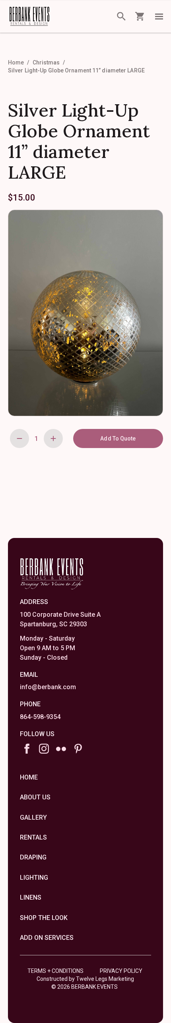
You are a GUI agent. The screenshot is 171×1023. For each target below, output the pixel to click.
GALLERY (33, 817)
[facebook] (27, 749)
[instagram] (44, 749)
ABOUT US (35, 797)
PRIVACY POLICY (121, 971)
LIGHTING (34, 877)
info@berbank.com (48, 687)
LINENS (30, 897)
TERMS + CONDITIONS (55, 971)
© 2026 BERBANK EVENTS (84, 987)
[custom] (61, 749)
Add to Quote (118, 438)
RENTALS (33, 837)
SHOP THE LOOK (44, 918)
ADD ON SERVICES (47, 937)
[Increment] (53, 438)
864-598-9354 (40, 717)
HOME (29, 777)
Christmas (46, 62)
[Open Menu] (159, 16)
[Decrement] (19, 438)
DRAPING (33, 857)
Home (16, 62)
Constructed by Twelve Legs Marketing (85, 979)
